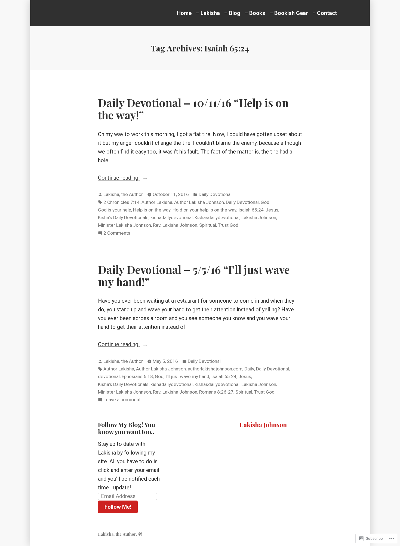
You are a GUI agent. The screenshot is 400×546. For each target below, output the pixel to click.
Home (184, 13)
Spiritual (207, 225)
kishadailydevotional (171, 217)
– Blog (232, 13)
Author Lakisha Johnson (199, 202)
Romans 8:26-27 (216, 392)
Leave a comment (122, 400)
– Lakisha (208, 13)
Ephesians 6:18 (137, 376)
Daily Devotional (215, 194)
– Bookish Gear (289, 13)
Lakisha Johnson (258, 217)
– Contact (324, 13)
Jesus (272, 210)
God (265, 202)
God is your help (114, 210)
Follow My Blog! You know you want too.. (126, 428)
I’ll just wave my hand (187, 376)
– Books (255, 13)
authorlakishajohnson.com (215, 369)
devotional (109, 376)
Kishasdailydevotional (217, 217)
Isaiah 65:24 (251, 210)
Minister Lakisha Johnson (124, 225)
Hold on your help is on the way (204, 210)
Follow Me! (117, 507)
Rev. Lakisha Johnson (175, 225)
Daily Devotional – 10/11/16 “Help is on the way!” (193, 108)
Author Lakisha (156, 202)
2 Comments (116, 233)
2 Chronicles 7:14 (121, 202)
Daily (249, 369)
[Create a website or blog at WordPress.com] (140, 534)
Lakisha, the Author (123, 194)
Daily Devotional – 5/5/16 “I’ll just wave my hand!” (194, 275)
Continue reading (119, 178)
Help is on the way (152, 210)
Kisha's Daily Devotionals (123, 217)
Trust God (228, 225)
